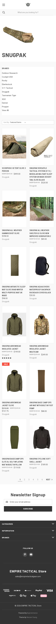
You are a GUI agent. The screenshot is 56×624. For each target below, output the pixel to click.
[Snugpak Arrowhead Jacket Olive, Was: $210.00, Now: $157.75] (14, 381)
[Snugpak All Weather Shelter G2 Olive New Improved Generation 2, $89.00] (42, 209)
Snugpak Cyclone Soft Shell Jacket (40, 460)
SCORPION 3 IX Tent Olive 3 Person (14, 169)
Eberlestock (7, 84)
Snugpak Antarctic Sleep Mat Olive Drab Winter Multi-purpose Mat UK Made (13, 291)
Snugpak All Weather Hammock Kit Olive (12, 232)
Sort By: (6, 122)
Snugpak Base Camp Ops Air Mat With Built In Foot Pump (41, 405)
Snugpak (5, 92)
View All (5, 110)
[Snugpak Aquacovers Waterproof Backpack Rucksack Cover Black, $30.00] (42, 265)
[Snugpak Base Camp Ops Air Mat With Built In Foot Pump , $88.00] (42, 381)
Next (48, 480)
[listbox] (18, 122)
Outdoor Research (10, 73)
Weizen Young (32, 617)
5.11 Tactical (7, 88)
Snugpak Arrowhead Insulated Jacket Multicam (38, 349)
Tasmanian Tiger (9, 95)
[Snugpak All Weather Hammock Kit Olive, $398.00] (14, 209)
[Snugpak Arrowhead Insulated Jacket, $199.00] (14, 324)
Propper (5, 107)
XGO (4, 99)
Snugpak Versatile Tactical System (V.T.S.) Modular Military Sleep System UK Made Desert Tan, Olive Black (40, 174)
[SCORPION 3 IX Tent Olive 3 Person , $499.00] (14, 147)
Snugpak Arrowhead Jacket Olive (11, 404)
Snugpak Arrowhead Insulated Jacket (11, 347)
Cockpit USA (7, 77)
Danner (5, 103)
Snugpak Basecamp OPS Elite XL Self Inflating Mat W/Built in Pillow (13, 462)
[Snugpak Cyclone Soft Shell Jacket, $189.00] (42, 437)
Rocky (4, 80)
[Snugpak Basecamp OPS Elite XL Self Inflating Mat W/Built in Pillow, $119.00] (14, 437)
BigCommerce (32, 613)
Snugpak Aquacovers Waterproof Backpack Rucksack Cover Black (40, 290)
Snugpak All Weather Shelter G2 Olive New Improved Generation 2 (40, 233)
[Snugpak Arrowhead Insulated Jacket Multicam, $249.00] (42, 324)
